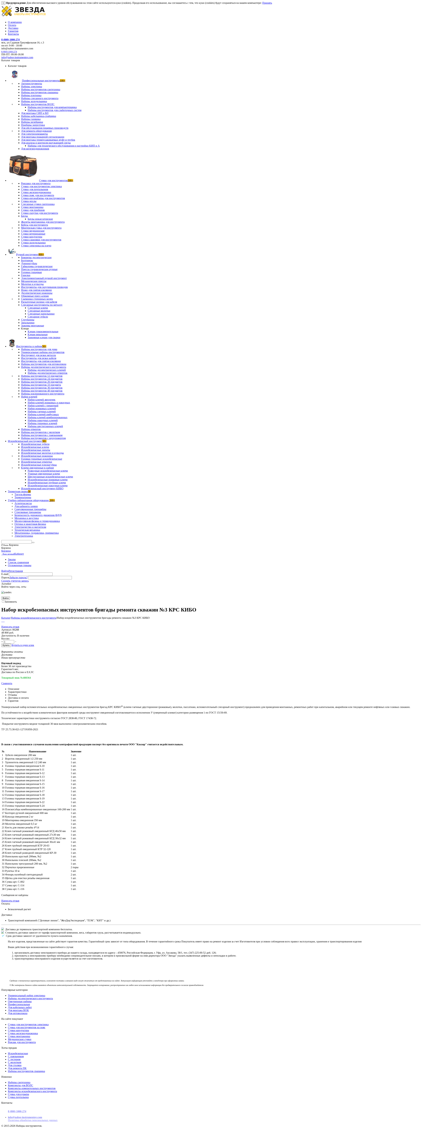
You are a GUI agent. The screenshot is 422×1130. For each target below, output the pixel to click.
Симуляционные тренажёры (30, 509)
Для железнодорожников (35, 148)
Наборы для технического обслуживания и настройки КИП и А (64, 145)
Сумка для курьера (18, 1094)
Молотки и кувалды (32, 284)
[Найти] (33, 542)
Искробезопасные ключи (35, 447)
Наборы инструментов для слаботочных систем (54, 110)
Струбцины (27, 319)
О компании (15, 22)
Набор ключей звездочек (41, 399)
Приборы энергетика (33, 125)
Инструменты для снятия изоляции (41, 361)
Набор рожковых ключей (42, 408)
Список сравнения (18, 562)
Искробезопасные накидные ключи (48, 485)
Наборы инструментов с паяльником (41, 435)
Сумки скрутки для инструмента (39, 213)
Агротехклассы (23, 503)
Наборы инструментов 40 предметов (41, 390)
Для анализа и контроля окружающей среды (46, 142)
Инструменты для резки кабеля (38, 358)
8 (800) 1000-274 (10, 39)
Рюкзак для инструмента (22, 1042)
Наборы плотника (31, 95)
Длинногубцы (29, 263)
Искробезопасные (18, 1053)
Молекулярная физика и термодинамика (37, 521)
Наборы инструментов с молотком (40, 432)
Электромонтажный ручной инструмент (44, 278)
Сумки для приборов (33, 210)
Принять (267, 2)
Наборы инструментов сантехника (40, 89)
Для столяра (14, 1065)
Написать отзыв (10, 626)
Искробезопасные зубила (35, 444)
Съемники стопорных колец (37, 299)
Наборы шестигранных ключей (45, 426)
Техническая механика (27, 530)
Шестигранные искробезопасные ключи (50, 476)
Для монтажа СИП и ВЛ (34, 113)
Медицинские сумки (19, 1039)
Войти (5, 571)
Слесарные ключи (38, 307)
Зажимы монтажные (32, 325)
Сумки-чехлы (28, 201)
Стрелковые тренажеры (28, 512)
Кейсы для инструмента (34, 224)
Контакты (13, 34)
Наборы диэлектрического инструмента (43, 367)
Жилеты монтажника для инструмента (43, 222)
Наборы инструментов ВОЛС (38, 104)
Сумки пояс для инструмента (37, 195)
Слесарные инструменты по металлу (41, 304)
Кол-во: (5, 638)
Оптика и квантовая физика (30, 524)
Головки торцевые (31, 272)
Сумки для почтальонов (34, 189)
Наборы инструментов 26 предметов (41, 381)
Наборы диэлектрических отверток (47, 373)
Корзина (6, 550)
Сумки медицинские (33, 230)
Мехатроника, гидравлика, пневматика (37, 533)
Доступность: (8, 635)
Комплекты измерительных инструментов (32, 1088)
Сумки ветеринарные (33, 233)
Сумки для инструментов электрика (41, 186)
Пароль (5, 577)
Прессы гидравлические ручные (39, 269)
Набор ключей (29, 396)
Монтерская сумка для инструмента (41, 227)
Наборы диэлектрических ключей (47, 370)
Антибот (6, 583)
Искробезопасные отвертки (36, 461)
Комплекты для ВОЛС (20, 1085)
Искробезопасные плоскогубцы (39, 464)
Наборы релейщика (32, 122)
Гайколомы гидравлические (37, 266)
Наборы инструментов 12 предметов (41, 376)
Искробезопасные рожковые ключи (48, 479)
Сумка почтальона (18, 1097)
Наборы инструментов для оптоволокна (43, 364)
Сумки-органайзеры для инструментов (43, 198)
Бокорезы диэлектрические (36, 257)
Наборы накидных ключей (43, 420)
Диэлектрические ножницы (36, 293)
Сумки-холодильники (33, 242)
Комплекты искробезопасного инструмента (32, 1091)
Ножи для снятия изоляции (36, 290)
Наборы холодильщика (34, 101)
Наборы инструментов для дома (39, 349)
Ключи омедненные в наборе (37, 467)
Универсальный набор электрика (26, 995)
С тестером (14, 1059)
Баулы (24, 216)
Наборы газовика (31, 119)
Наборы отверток (31, 429)
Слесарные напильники (41, 313)
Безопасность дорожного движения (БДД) (38, 515)
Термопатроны (23, 497)
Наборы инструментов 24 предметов (41, 378)
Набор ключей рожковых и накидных (49, 402)
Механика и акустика (27, 518)
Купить (6, 645)
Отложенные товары (19, 565)
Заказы (12, 559)
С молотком (14, 1062)
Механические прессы (33, 281)
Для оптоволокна (17, 1013)
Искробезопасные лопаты (35, 450)
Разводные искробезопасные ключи (48, 470)
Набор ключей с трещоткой (43, 405)
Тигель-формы (23, 494)
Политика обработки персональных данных (33, 1120)
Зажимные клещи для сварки (44, 337)
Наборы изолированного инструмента (42, 393)
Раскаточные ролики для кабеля (39, 301)
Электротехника (24, 535)
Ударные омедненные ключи (44, 473)
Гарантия (13, 31)
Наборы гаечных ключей (42, 411)
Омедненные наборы (20, 1001)
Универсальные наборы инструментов (42, 352)
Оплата (12, 25)
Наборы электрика (31, 86)
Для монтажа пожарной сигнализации (42, 136)
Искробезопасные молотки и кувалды (42, 453)
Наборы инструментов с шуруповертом (43, 438)
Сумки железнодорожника (36, 192)
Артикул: (6, 629)
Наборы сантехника (19, 1082)
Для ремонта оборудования (36, 131)
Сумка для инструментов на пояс (26, 1027)
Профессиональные (19, 1004)
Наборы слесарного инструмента (39, 98)
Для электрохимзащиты (34, 133)
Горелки (25, 275)
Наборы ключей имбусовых (43, 414)
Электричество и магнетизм (30, 527)
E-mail (4, 574)
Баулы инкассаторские (40, 219)
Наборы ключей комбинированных (47, 417)
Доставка (13, 28)
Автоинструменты (31, 83)
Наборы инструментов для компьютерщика (52, 107)
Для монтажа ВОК (18, 1010)
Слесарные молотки (39, 310)
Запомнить (11, 601)
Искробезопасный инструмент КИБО (42, 488)
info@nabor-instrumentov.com (17, 57)
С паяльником (16, 1056)
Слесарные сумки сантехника (38, 204)
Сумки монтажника (32, 207)
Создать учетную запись (15, 580)
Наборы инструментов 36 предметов (41, 387)
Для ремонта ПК (17, 1068)
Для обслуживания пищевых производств (44, 128)
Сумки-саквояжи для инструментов (41, 239)
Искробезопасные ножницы (37, 456)
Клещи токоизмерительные (43, 331)
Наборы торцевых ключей (42, 423)
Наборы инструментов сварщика (39, 92)
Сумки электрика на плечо (36, 245)
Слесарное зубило (38, 316)
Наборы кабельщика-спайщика (38, 116)
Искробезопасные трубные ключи (47, 482)
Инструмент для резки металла (38, 355)
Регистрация (16, 571)
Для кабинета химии (26, 506)
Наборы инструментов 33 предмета (41, 384)
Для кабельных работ (20, 1007)
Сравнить (6, 683)
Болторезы (27, 260)
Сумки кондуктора (31, 236)
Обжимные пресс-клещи (35, 296)
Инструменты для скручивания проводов (44, 287)
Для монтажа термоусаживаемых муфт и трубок (48, 139)
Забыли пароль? (19, 577)
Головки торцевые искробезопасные (41, 458)
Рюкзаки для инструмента (35, 183)
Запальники (27, 322)
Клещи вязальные (38, 334)
